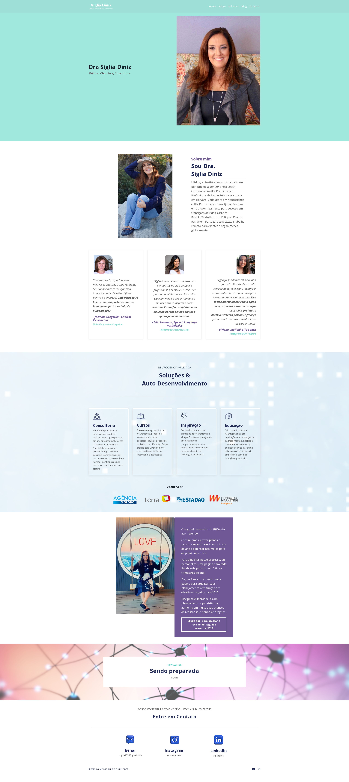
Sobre (222, 6)
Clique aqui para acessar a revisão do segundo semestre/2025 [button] (203, 624)
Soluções (233, 6)
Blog (244, 6)
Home (212, 6)
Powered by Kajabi (252, 775)
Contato (254, 6)
